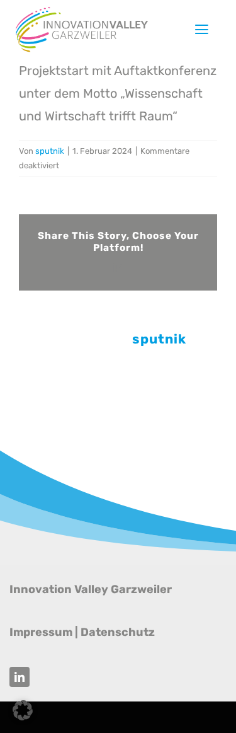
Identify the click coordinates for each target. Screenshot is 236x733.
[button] (22, 710)
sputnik (49, 151)
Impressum (40, 632)
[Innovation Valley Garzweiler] (82, 11)
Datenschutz (118, 632)
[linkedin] (19, 677)
